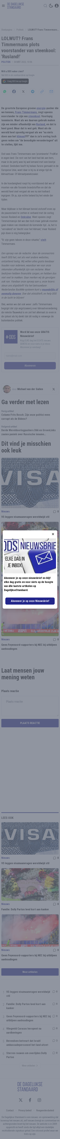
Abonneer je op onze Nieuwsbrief (30, 601)
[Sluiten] (53, 534)
